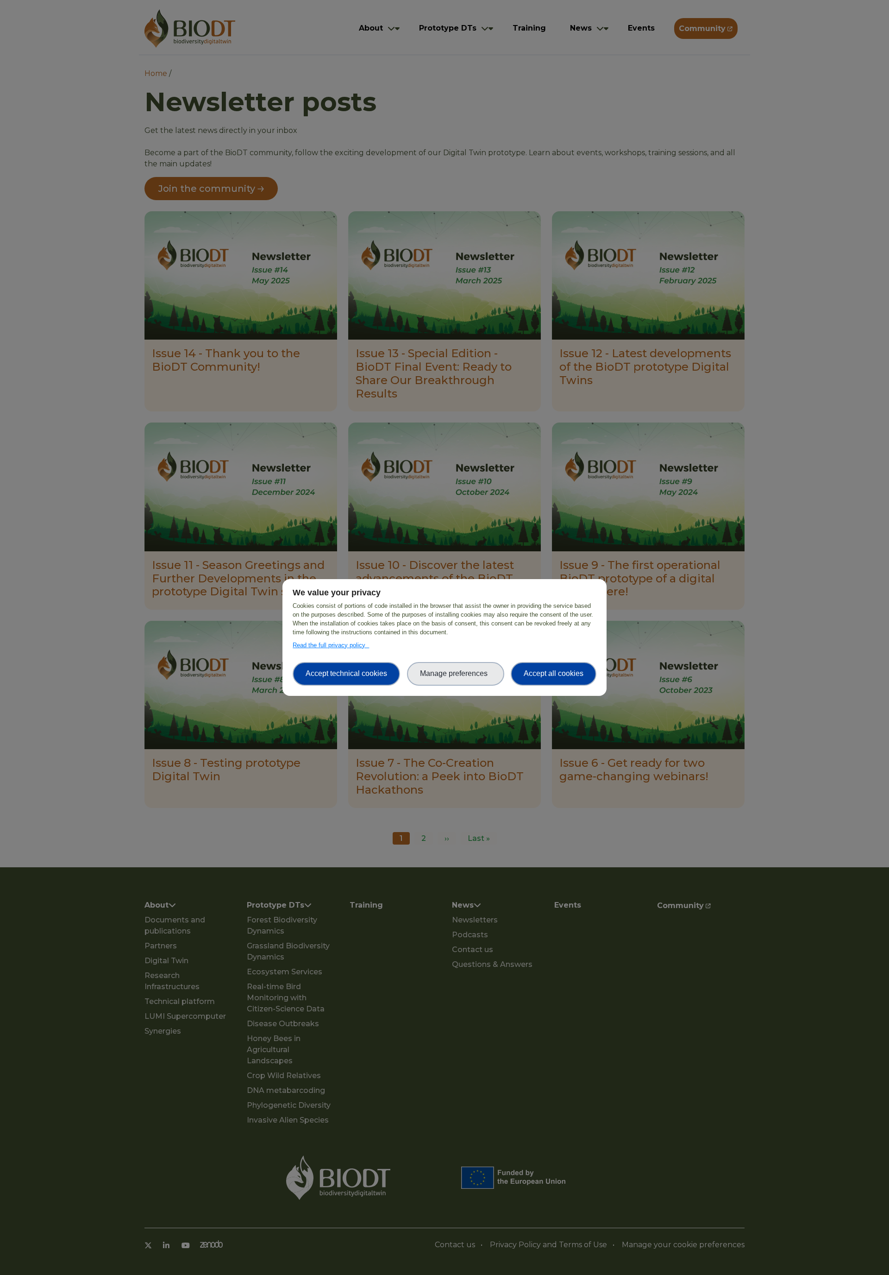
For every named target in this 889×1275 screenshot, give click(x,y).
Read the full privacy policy (331, 645)
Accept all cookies (553, 673)
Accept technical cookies (346, 673)
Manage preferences (455, 673)
